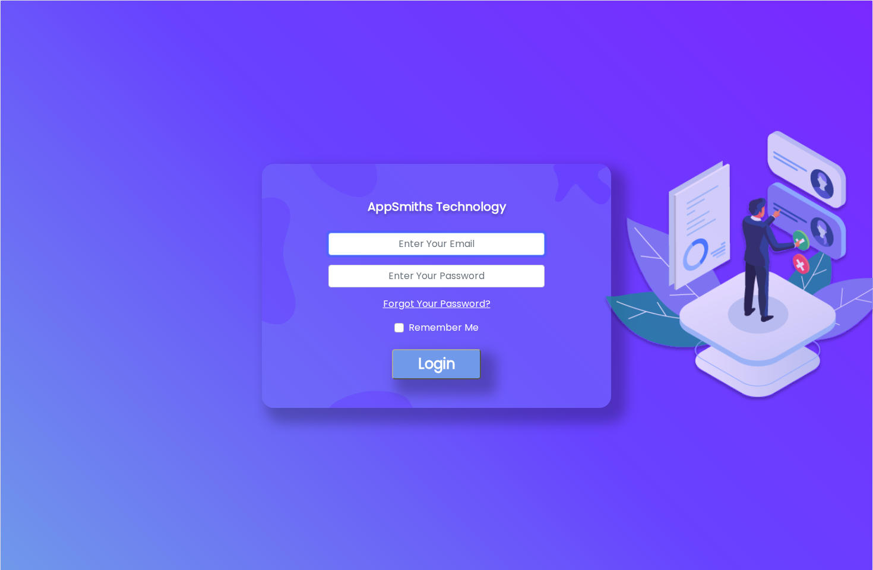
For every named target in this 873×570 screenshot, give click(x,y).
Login (437, 363)
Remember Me (444, 327)
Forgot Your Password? (437, 304)
